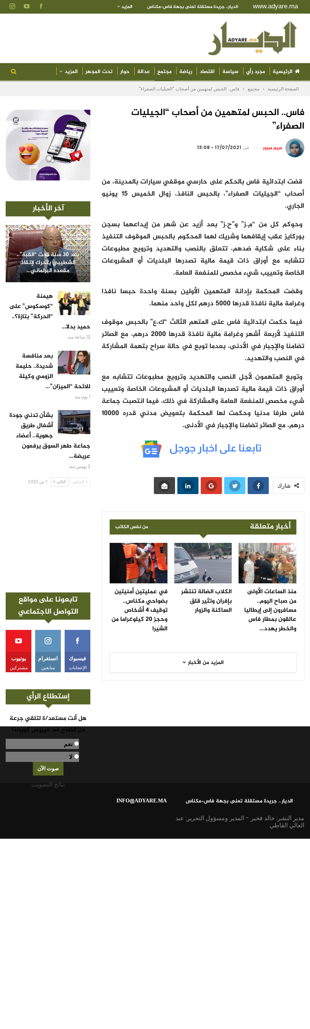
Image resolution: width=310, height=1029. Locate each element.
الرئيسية (283, 71)
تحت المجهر (99, 71)
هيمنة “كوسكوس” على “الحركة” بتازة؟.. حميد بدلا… (49, 311)
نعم (68, 744)
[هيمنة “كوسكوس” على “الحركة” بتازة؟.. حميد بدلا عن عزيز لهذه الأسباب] (74, 303)
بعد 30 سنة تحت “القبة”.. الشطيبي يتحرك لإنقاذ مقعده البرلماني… (48, 263)
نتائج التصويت (48, 784)
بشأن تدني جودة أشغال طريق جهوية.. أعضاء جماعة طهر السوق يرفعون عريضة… (49, 436)
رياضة (185, 71)
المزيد (126, 7)
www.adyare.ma (275, 6)
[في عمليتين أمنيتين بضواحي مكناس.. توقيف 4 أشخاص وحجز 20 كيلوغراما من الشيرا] (138, 563)
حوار (125, 71)
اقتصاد (207, 71)
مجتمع (164, 71)
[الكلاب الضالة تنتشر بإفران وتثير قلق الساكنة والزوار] (203, 563)
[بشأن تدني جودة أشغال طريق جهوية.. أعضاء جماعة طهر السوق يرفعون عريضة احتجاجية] (74, 422)
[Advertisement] (48, 539)
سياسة (230, 71)
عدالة (143, 71)
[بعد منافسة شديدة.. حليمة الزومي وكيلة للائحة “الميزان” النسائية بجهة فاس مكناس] (74, 363)
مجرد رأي (255, 71)
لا (71, 756)
